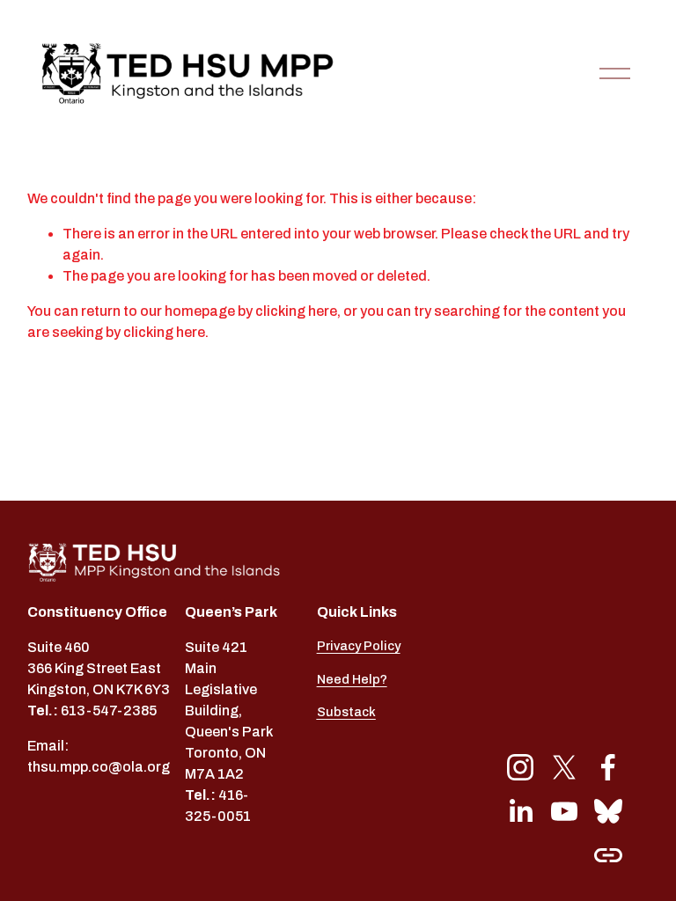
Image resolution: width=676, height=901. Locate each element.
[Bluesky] (608, 811)
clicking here (296, 311)
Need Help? (352, 679)
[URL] (608, 855)
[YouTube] (564, 811)
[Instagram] (520, 767)
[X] (564, 767)
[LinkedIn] (520, 811)
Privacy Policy (358, 646)
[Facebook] (608, 767)
